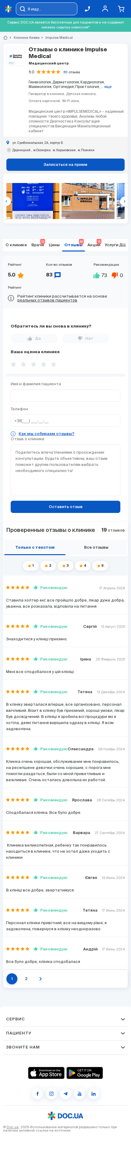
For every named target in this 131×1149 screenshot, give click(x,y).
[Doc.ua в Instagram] (51, 1093)
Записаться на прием (65, 165)
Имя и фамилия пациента (36, 384)
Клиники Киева (24, 37)
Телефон (19, 409)
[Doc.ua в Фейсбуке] (37, 1093)
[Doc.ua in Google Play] (84, 1073)
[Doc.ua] (8, 9)
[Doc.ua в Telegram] (65, 1093)
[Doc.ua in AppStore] (46, 1073)
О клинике (16, 245)
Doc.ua (13, 1127)
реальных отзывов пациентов (47, 300)
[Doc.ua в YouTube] (79, 1093)
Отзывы (73, 243)
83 (65, 72)
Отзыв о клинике (27, 439)
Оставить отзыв (66, 507)
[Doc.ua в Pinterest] (93, 1093)
